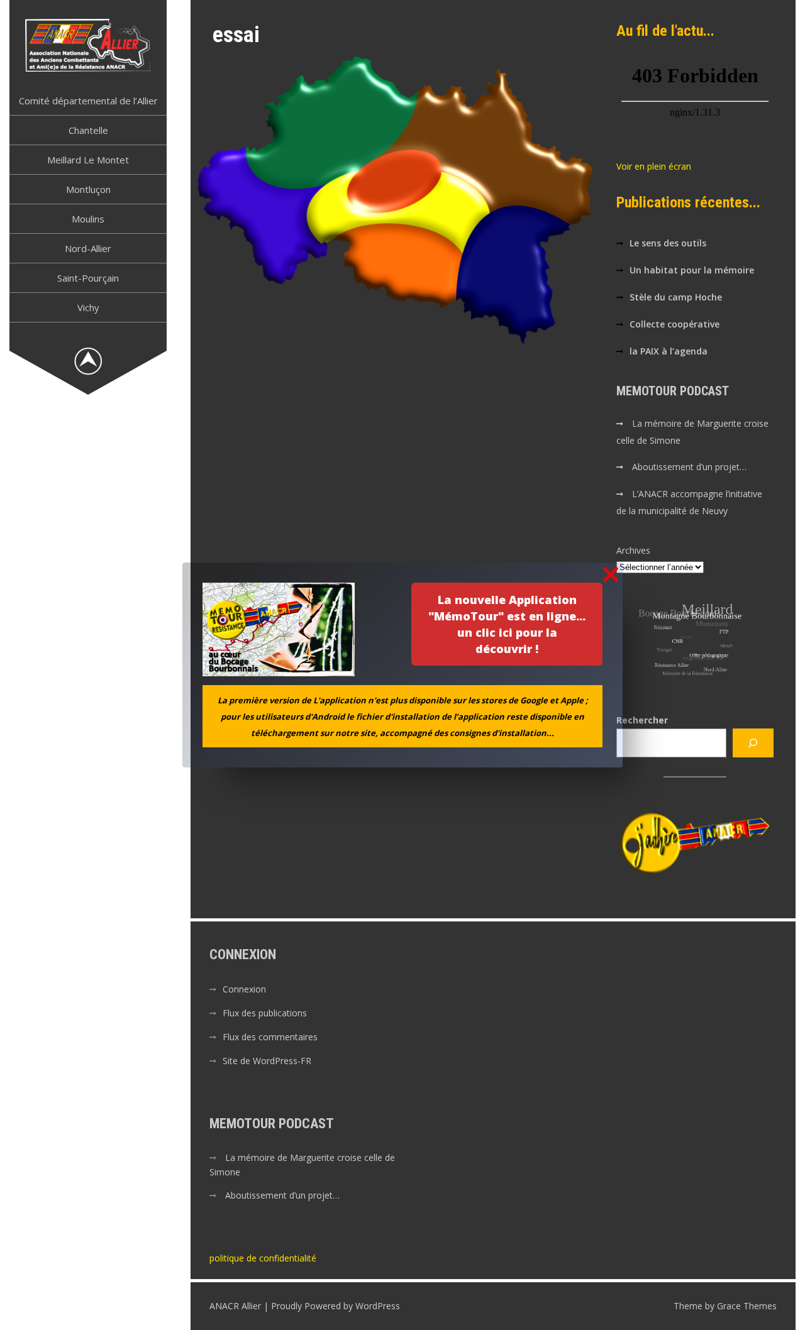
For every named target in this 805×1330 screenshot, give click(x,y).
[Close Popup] (611, 575)
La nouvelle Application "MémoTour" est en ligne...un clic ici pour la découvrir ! (507, 624)
